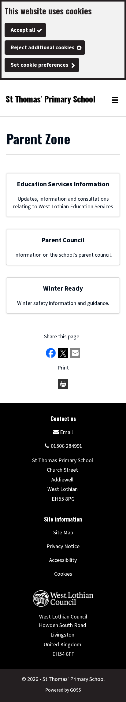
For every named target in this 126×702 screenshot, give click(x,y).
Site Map (63, 533)
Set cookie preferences (39, 65)
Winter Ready (63, 288)
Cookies (63, 574)
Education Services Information (63, 184)
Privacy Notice (63, 546)
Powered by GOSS (63, 690)
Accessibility (63, 560)
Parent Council (63, 240)
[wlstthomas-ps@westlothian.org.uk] (63, 432)
